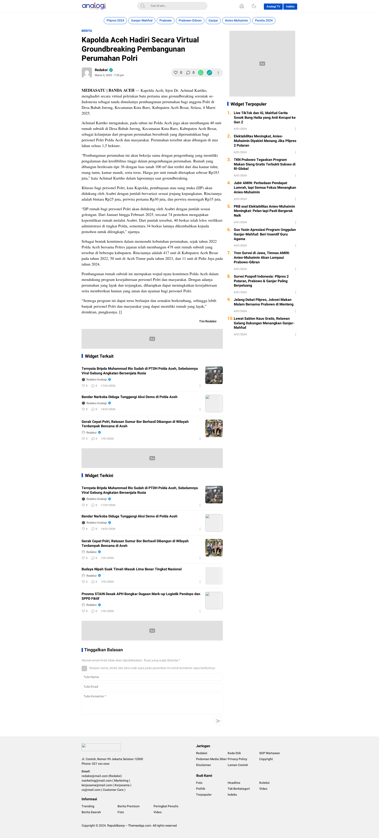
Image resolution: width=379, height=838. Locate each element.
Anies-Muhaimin (236, 20)
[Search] (143, 6)
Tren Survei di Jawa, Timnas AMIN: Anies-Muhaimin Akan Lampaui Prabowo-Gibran (262, 257)
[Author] (87, 73)
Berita (87, 31)
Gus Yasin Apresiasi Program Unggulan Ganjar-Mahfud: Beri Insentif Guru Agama (265, 234)
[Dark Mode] (254, 6)
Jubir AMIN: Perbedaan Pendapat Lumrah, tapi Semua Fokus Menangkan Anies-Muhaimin (265, 187)
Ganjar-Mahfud (141, 20)
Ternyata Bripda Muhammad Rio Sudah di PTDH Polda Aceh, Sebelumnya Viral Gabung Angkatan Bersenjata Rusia (140, 371)
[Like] (175, 72)
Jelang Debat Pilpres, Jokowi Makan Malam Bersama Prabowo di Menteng (263, 302)
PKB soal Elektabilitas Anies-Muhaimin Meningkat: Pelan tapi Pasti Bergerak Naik (264, 211)
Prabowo (165, 20)
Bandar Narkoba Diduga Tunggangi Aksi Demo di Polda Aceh (129, 397)
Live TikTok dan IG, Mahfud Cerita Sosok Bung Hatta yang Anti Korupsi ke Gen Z (265, 117)
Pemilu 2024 (264, 20)
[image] (214, 375)
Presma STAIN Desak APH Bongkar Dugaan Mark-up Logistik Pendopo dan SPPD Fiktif (141, 596)
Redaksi (101, 70)
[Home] (241, 6)
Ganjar (213, 20)
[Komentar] (188, 72)
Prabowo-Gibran (190, 20)
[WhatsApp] (200, 72)
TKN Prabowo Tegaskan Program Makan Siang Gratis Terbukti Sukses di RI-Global (264, 164)
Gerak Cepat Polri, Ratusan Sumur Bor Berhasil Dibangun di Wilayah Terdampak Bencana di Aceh (135, 424)
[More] (218, 72)
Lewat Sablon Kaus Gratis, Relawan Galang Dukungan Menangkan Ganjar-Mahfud (264, 323)
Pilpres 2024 (115, 20)
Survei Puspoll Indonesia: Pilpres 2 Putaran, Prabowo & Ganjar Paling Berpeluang (261, 281)
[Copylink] (209, 72)
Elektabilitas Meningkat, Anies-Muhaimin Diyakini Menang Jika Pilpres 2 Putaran (265, 141)
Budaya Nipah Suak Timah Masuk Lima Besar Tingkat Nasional (132, 569)
